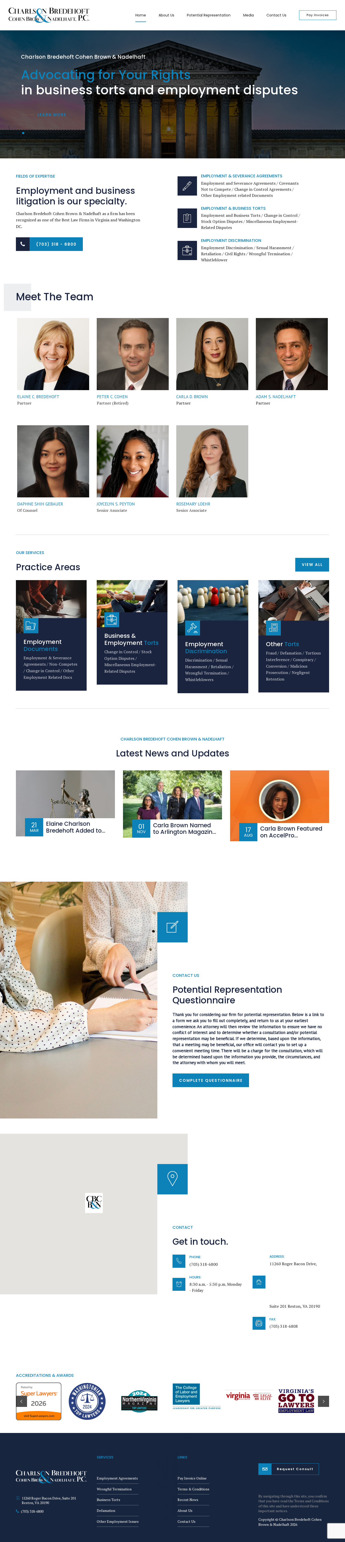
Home (140, 15)
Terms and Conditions (311, 1500)
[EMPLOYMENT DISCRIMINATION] (187, 250)
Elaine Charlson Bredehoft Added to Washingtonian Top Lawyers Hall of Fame (76, 834)
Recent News (188, 1499)
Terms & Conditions (193, 1489)
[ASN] (292, 354)
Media (248, 15)
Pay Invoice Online (192, 1478)
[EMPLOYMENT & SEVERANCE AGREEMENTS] (187, 186)
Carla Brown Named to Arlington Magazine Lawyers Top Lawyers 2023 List (184, 835)
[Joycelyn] (133, 461)
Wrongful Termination (114, 1489)
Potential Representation (209, 15)
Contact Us (276, 15)
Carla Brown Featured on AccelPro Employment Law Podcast (291, 839)
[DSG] (53, 461)
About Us (166, 15)
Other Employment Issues (118, 1521)
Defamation (106, 1510)
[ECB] (53, 354)
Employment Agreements (117, 1478)
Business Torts (108, 1499)
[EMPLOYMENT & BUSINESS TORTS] (187, 218)
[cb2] (212, 354)
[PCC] (133, 354)
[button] (94, 1203)
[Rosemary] (212, 461)
